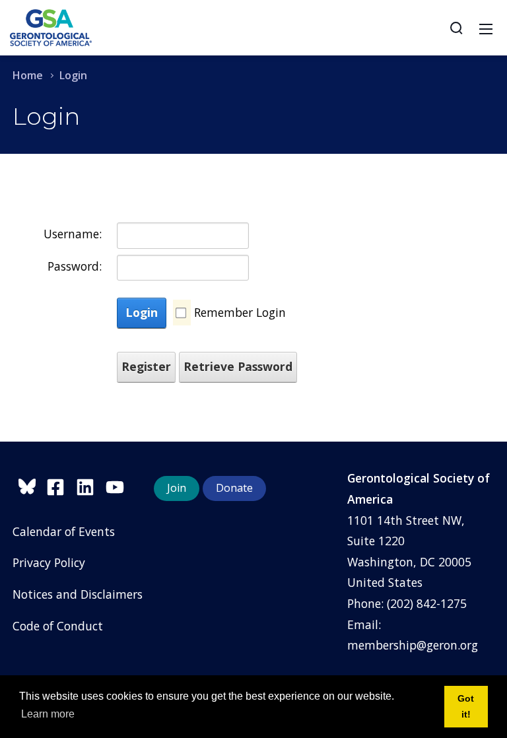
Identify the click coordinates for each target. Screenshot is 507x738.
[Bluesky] (29, 484)
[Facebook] (61, 484)
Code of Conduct (58, 626)
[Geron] (51, 26)
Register (146, 366)
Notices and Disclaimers (78, 594)
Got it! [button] (465, 706)
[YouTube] (118, 484)
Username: (73, 234)
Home (28, 75)
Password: (75, 266)
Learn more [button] (48, 714)
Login (141, 312)
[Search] (456, 28)
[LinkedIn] (91, 484)
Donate (234, 488)
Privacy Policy (49, 562)
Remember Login (240, 312)
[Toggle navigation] (486, 28)
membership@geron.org (412, 645)
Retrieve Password (238, 366)
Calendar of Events (64, 531)
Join (176, 488)
